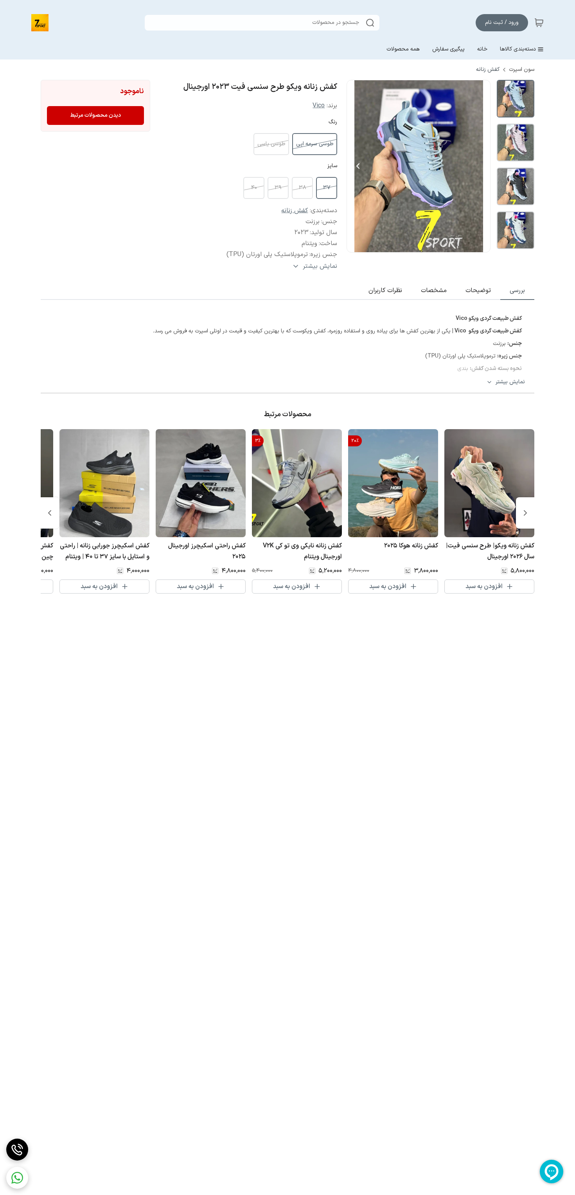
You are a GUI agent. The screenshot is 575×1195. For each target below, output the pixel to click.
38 (302, 188)
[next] (49, 513)
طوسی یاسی (271, 144)
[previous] (525, 513)
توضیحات (478, 290)
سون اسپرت (521, 70)
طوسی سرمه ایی (314, 144)
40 (254, 188)
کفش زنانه (488, 70)
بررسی (517, 290)
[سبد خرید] (539, 22)
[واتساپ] (17, 1178)
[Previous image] (358, 166)
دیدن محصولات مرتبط (95, 115)
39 (278, 188)
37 (327, 188)
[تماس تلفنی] (17, 1150)
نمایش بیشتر (510, 382)
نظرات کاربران (385, 290)
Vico (319, 105)
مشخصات (434, 290)
